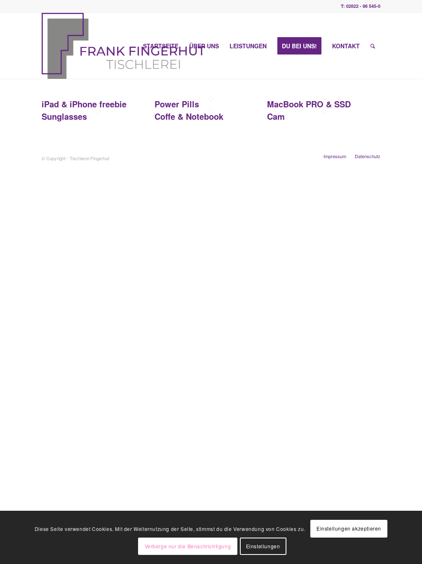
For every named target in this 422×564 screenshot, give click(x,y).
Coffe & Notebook (189, 116)
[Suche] (372, 46)
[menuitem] (161, 46)
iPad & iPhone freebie (84, 104)
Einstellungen (263, 546)
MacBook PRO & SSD (309, 104)
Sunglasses (64, 116)
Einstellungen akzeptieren (348, 528)
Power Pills (177, 104)
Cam (276, 116)
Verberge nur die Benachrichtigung (188, 546)
